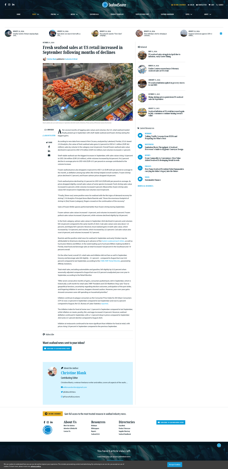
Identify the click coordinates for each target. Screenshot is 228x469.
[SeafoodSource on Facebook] (5, 4)
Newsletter (202, 5)
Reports (93, 431)
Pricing (53, 14)
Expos (187, 14)
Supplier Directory (142, 14)
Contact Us (67, 431)
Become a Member (55, 414)
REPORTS (147, 155)
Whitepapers (95, 428)
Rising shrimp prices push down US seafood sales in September (165, 98)
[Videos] (141, 179)
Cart (212, 5)
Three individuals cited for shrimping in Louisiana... (155, 35)
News (34, 14)
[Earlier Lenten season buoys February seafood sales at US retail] (142, 69)
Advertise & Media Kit (70, 428)
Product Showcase (117, 14)
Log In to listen (50, 136)
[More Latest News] (221, 33)
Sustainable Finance (153, 180)
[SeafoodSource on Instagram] (9, 4)
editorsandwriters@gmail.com (75, 387)
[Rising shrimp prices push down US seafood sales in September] (142, 97)
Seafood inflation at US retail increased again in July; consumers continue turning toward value (166, 113)
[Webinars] (141, 135)
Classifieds (122, 425)
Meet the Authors (69, 425)
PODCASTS (148, 166)
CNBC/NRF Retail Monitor (110, 261)
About (206, 14)
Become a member (180, 5)
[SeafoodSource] (114, 5)
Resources (98, 422)
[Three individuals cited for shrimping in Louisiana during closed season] (139, 33)
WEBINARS (148, 133)
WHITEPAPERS (149, 144)
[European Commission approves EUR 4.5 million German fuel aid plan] (183, 33)
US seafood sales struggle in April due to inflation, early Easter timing (164, 55)
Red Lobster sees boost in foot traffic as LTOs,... (69, 35)
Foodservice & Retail (71, 59)
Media (73, 14)
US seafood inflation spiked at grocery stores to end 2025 (166, 83)
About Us (70, 422)
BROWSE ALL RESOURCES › (146, 186)
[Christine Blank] (45, 59)
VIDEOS (147, 177)
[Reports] (141, 157)
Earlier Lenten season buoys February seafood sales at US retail (163, 69)
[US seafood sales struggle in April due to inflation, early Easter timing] (142, 55)
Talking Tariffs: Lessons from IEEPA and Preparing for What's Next (161, 137)
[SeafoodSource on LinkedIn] (13, 4)
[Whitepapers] (141, 146)
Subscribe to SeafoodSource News (58, 348)
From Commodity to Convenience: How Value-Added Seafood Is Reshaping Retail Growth (163, 159)
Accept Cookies (174, 464)
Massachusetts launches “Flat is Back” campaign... (111, 35)
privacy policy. (36, 466)
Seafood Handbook (167, 14)
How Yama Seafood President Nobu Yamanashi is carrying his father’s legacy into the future (164, 170)
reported (104, 303)
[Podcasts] (141, 168)
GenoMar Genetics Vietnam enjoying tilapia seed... (25, 35)
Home (18, 14)
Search (220, 5)
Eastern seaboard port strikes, (113, 241)
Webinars (94, 425)
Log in (192, 5)
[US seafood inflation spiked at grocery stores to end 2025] (142, 83)
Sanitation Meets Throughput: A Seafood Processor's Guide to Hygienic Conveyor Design (164, 148)
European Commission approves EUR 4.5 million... (200, 35)
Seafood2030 (94, 14)
